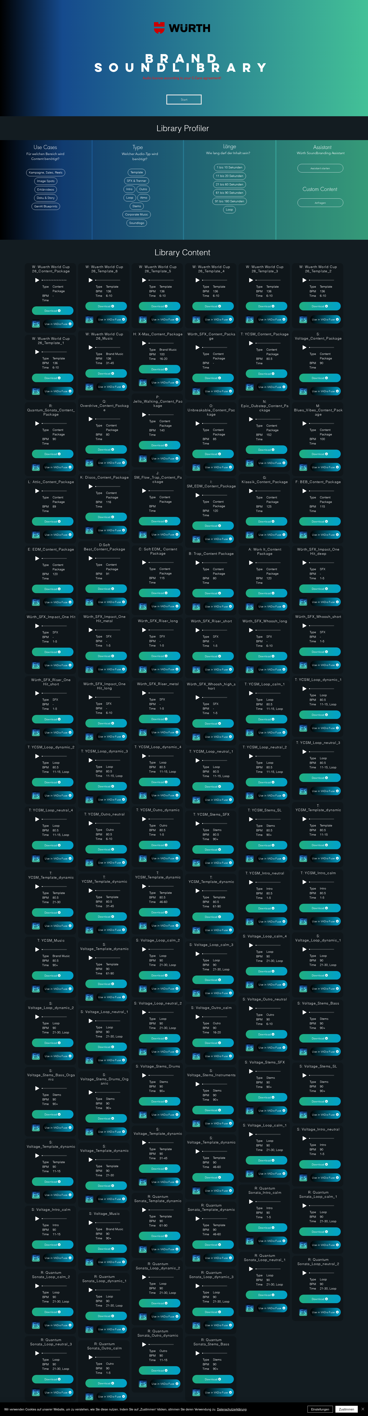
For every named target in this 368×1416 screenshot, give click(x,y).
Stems (136, 206)
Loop (129, 197)
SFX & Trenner (136, 181)
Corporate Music (136, 214)
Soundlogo (136, 223)
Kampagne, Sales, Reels (45, 172)
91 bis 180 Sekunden (229, 201)
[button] (320, 168)
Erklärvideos (45, 189)
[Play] (37, 280)
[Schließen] (362, 1409)
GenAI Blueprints (45, 206)
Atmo (143, 197)
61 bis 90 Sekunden (229, 193)
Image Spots (46, 181)
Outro (143, 189)
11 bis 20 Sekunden (229, 176)
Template (137, 172)
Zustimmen (346, 1409)
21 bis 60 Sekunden (229, 184)
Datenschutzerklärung (232, 1409)
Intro (129, 189)
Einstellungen (320, 1409)
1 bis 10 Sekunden (229, 167)
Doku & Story (46, 198)
